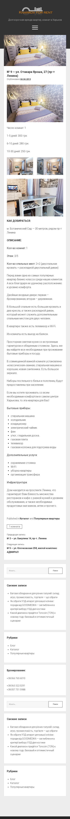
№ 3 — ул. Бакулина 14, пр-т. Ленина (27, 538)
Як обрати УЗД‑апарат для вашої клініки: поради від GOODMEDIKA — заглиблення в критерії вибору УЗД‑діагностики (32, 605)
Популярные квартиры (47, 518)
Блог (12, 645)
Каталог (24, 518)
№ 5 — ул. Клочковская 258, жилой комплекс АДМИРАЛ (32, 550)
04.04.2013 (25, 79)
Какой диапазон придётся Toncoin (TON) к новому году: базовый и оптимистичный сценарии (33, 617)
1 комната (14, 526)
